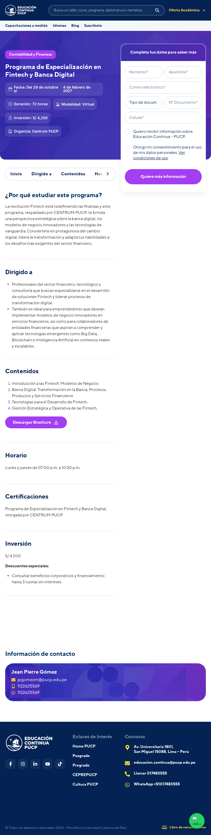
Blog (75, 25)
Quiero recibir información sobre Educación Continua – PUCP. (163, 134)
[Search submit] (157, 10)
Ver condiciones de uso (159, 155)
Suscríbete (93, 25)
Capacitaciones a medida (26, 25)
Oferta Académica (184, 10)
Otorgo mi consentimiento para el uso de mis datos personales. (167, 153)
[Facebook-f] (10, 764)
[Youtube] (47, 764)
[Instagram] (23, 764)
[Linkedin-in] (35, 764)
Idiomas (59, 25)
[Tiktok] (60, 764)
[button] (106, 174)
